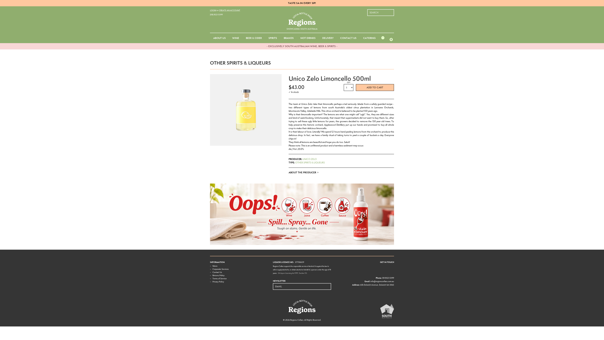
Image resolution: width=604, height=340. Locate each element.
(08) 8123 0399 (216, 14)
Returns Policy (218, 275)
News (215, 266)
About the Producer (302, 172)
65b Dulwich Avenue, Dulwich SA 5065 (377, 284)
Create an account (229, 10)
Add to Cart (375, 87)
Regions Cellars (296, 320)
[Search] (392, 11)
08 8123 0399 (388, 278)
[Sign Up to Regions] (329, 284)
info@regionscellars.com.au (382, 281)
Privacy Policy (218, 281)
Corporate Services (221, 269)
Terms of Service (220, 278)
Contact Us (217, 272)
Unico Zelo (309, 159)
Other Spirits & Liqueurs (310, 162)
